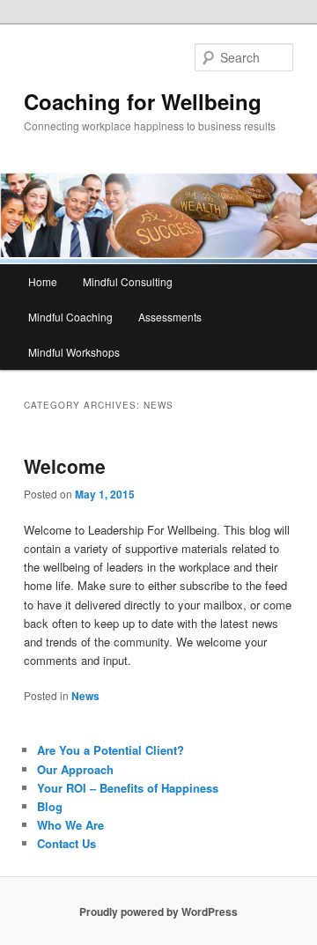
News (85, 696)
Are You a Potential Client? (110, 750)
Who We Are (70, 824)
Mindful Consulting (128, 281)
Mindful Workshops (74, 351)
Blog (50, 806)
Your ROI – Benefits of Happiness (127, 787)
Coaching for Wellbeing (143, 101)
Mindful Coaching (70, 316)
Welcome (65, 466)
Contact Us (66, 843)
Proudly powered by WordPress (158, 911)
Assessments (170, 316)
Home (42, 281)
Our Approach (75, 769)
